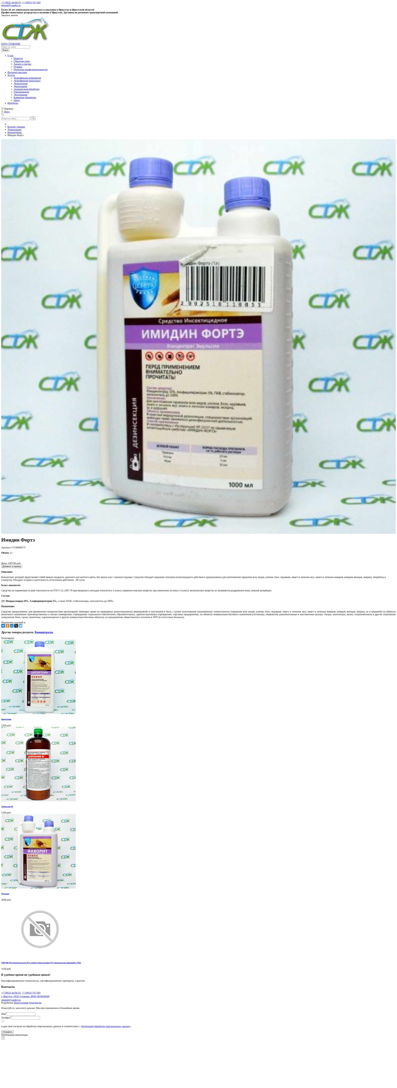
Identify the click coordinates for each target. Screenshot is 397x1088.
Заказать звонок (9, 15)
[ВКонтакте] (3, 626)
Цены (17, 100)
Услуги (11, 75)
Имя (4, 1014)
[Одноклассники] (7, 626)
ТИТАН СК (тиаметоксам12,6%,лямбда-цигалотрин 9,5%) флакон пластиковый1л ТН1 (41, 963)
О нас (10, 55)
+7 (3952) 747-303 (31, 2)
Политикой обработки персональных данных (106, 1026)
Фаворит (5, 894)
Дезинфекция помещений (27, 78)
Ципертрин (6, 719)
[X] (16, 626)
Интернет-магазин (17, 72)
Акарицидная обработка (26, 89)
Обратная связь (22, 61)
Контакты (12, 103)
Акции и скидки (22, 64)
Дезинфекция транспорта (27, 80)
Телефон (6, 1017)
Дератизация (20, 86)
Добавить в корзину (11, 566)
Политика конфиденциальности (31, 69)
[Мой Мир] (12, 626)
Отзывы (18, 66)
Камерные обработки (25, 97)
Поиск (5, 50)
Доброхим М (7, 806)
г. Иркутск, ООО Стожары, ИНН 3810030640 (25, 996)
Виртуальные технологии (27, 1002)
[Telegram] (20, 626)
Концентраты (14, 132)
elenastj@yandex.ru (11, 5)
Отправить (7, 1032)
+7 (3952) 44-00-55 (11, 2)
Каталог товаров (16, 126)
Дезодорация (20, 94)
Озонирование (21, 92)
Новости (18, 58)
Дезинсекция (20, 83)
